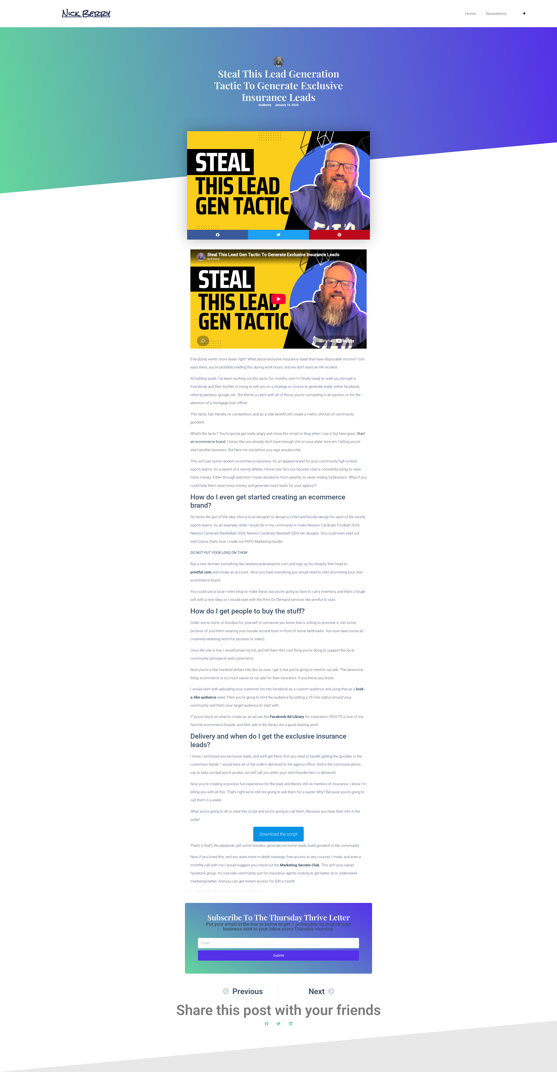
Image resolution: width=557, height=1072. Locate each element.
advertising (203, 890)
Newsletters (496, 14)
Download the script (278, 834)
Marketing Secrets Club (299, 865)
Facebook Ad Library (287, 716)
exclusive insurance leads (230, 890)
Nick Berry (86, 13)
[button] (217, 235)
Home (470, 14)
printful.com (200, 572)
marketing (256, 890)
